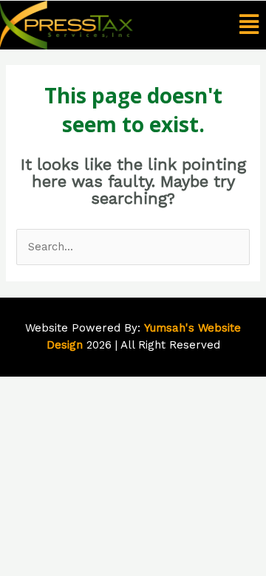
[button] (248, 25)
